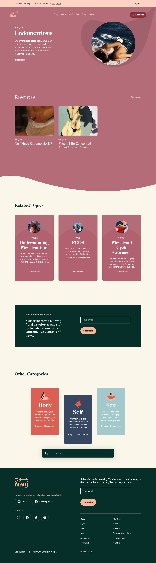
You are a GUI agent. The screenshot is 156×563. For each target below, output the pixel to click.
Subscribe (88, 330)
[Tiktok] (36, 517)
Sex (77, 14)
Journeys (84, 542)
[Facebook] (27, 517)
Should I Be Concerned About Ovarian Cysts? (74, 145)
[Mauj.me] (14, 14)
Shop (84, 14)
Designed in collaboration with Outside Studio (36, 551)
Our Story (117, 519)
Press (115, 523)
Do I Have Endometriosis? (33, 144)
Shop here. (56, 3)
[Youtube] (45, 517)
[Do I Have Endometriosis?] (34, 121)
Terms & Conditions (122, 533)
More (91, 14)
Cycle (63, 14)
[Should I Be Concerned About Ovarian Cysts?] (78, 121)
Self (71, 14)
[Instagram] (18, 517)
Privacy (116, 528)
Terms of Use (119, 538)
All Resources (86, 538)
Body (56, 14)
